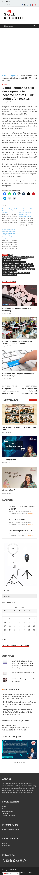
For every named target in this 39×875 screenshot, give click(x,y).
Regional (13, 76)
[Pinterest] (33, 5)
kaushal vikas (16, 260)
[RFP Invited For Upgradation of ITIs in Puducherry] (19, 296)
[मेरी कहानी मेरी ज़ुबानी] (19, 477)
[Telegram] (14, 860)
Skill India (26, 267)
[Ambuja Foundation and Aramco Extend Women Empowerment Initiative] (19, 329)
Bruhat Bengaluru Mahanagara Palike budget (18, 256)
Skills (15, 271)
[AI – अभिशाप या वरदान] (19, 446)
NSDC (21, 264)
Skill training (7, 271)
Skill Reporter (17, 870)
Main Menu (9, 26)
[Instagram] (30, 5)
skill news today (29, 269)
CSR (26, 258)
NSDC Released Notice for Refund (23, 672)
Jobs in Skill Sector (8, 815)
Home (4, 76)
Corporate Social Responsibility (13, 258)
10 (5, 622)
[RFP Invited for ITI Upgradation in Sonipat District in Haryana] (19, 361)
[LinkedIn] (27, 5)
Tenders (5, 813)
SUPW (27, 273)
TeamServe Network (26, 872)
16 (34, 622)
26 (14, 630)
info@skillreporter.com (9, 725)
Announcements (7, 811)
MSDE (17, 264)
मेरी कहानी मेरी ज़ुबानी (8, 490)
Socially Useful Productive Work (14, 273)
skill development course (24, 265)
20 (19, 626)
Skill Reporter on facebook (15, 645)
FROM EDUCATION (12, 689)
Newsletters (6, 845)
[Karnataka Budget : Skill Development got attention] (10, 215)
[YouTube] (35, 5)
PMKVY (26, 264)
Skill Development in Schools (12, 267)
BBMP (10, 255)
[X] (3, 860)
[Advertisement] (19, 51)
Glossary (5, 843)
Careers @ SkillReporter (10, 829)
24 (5, 630)
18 (10, 626)
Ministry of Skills (8, 264)
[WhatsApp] (24, 860)
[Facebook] (22, 5)
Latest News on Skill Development (14, 262)
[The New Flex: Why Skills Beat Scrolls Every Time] (19, 414)
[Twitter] (25, 5)
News (4, 809)
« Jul (4, 639)
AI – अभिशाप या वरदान (9, 460)
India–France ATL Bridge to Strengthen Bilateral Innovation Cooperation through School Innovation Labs (19, 696)
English (8, 873)
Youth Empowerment (9, 274)
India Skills (6, 260)
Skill (30, 264)
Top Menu (7, 1)
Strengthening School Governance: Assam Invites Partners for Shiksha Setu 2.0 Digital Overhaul (17, 712)
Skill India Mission (8, 269)
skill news (19, 269)
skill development (9, 265)
